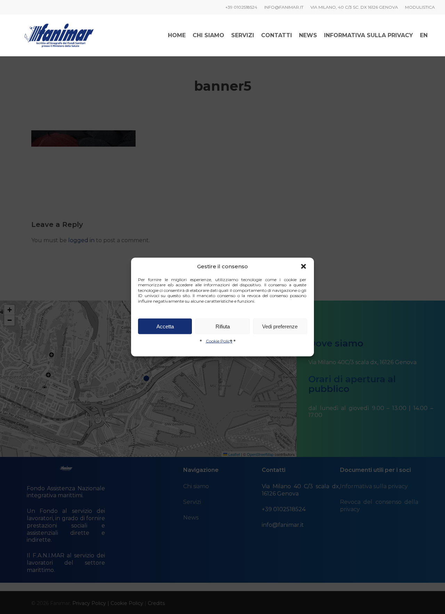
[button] (303, 266)
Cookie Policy (219, 341)
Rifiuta (223, 326)
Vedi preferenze (280, 326)
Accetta (165, 326)
